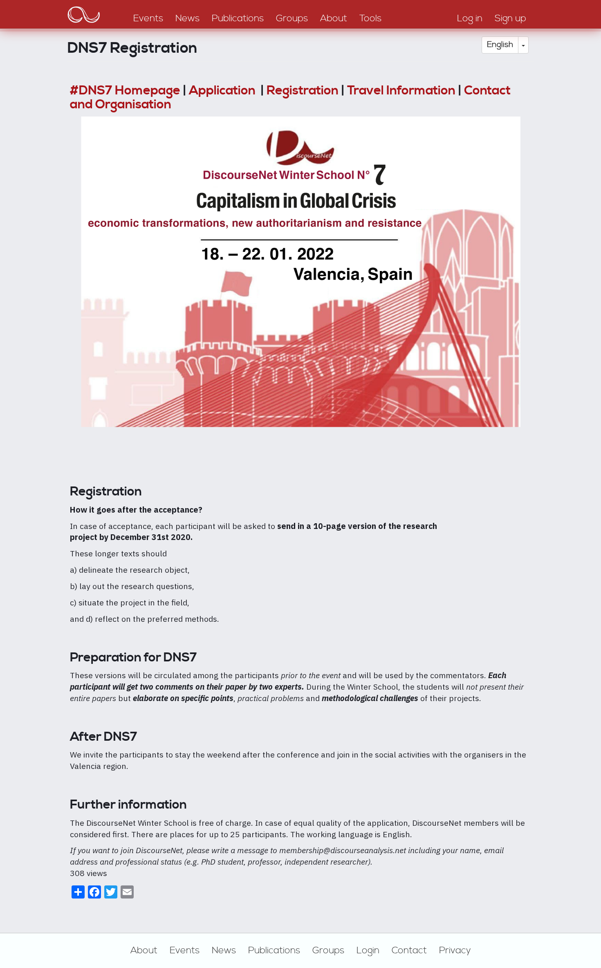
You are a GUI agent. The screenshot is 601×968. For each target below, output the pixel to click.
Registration (303, 91)
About (143, 950)
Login (368, 950)
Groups (328, 950)
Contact (409, 950)
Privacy (455, 950)
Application (223, 91)
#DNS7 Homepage (125, 91)
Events (185, 950)
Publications (274, 950)
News (224, 950)
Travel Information (401, 91)
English (500, 45)
